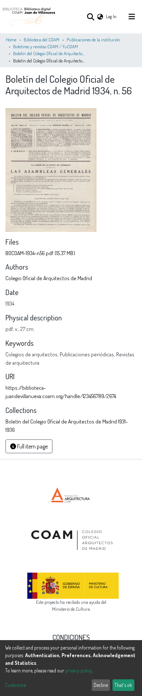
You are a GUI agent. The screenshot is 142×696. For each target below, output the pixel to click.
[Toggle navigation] (132, 16)
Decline (101, 685)
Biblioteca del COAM (41, 39)
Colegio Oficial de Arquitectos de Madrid (48, 278)
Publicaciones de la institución (93, 39)
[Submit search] (90, 16)
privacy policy (78, 670)
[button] (100, 16)
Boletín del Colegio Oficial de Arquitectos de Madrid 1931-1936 (49, 53)
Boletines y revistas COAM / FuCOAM (45, 46)
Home (11, 39)
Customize (15, 685)
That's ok (123, 685)
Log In (111, 16)
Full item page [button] (32, 446)
